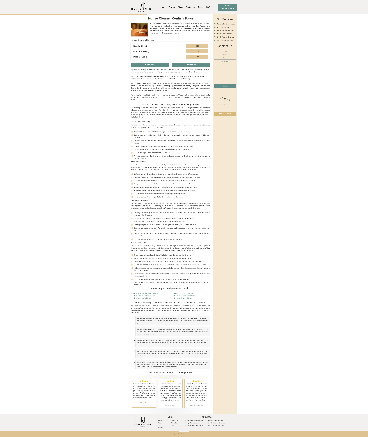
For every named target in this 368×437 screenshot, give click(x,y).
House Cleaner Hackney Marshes (147, 293)
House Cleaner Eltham (143, 298)
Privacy (172, 7)
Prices (200, 7)
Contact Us (190, 7)
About (180, 7)
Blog (172, 425)
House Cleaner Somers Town (146, 296)
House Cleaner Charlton (184, 293)
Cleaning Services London (226, 24)
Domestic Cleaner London (225, 30)
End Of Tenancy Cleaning (225, 37)
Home (163, 7)
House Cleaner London (224, 34)
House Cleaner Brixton (184, 298)
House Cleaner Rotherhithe (185, 296)
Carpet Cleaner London (225, 40)
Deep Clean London (223, 27)
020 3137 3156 (225, 114)
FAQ (208, 7)
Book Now (149, 65)
